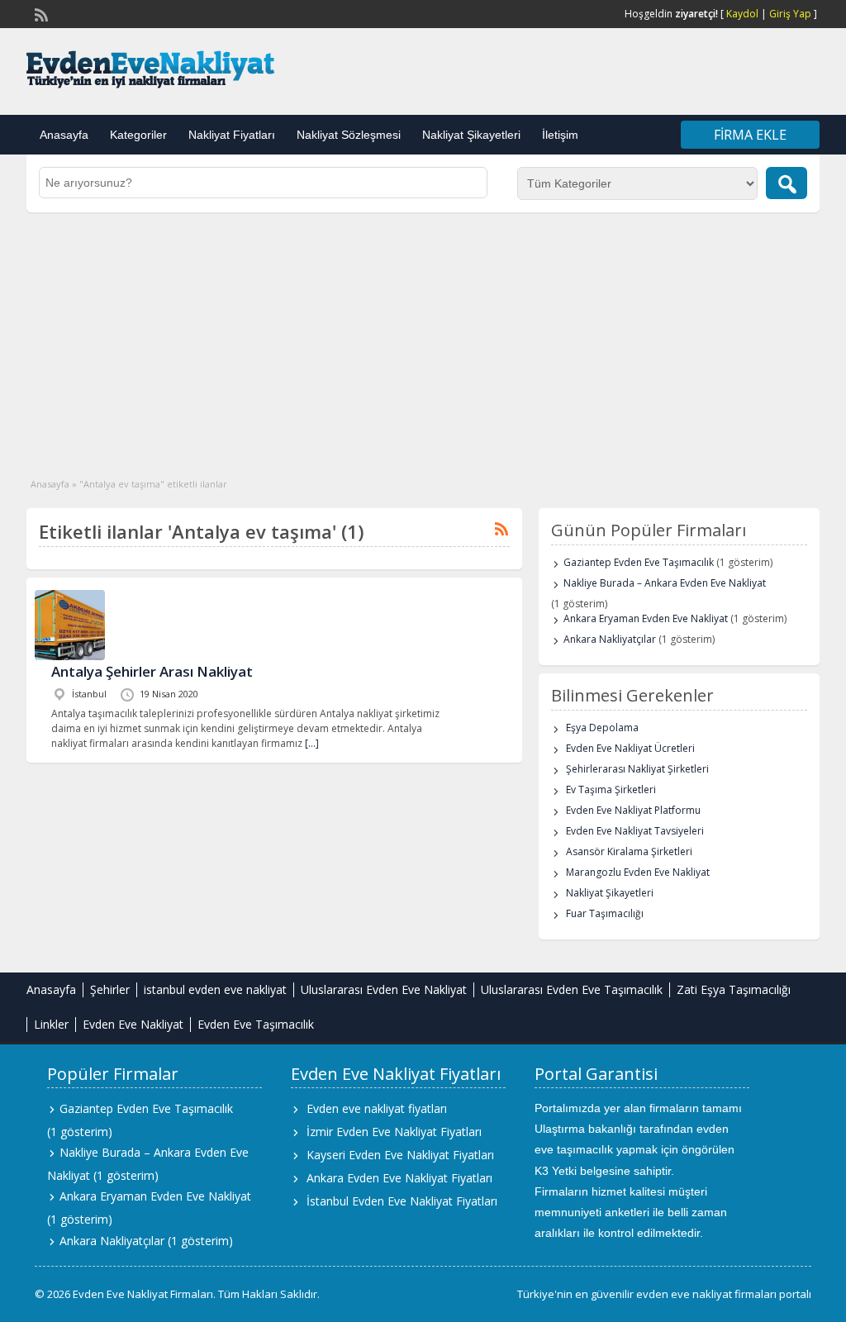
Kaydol (742, 14)
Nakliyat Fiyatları (231, 134)
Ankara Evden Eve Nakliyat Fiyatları (399, 1178)
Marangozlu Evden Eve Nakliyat (638, 872)
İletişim (560, 134)
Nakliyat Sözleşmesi (349, 134)
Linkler (51, 1024)
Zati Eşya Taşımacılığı (734, 989)
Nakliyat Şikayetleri (471, 134)
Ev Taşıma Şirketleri (611, 789)
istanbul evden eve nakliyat (215, 989)
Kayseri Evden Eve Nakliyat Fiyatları (400, 1155)
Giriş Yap (790, 14)
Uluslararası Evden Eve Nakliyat (384, 989)
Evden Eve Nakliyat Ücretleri (630, 748)
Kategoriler (138, 134)
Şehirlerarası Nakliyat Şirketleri (637, 769)
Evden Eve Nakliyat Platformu (633, 810)
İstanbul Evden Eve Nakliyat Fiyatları (402, 1201)
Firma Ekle (750, 135)
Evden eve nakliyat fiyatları (377, 1108)
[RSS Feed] (39, 13)
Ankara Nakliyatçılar (609, 639)
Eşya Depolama (602, 727)
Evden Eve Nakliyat (133, 1024)
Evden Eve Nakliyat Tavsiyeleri (635, 831)
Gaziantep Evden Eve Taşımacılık (638, 562)
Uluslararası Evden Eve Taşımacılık (572, 989)
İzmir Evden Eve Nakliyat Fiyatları (394, 1131)
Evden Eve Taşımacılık (255, 1024)
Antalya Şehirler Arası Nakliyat (152, 671)
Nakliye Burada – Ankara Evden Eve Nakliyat (664, 583)
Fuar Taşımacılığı (605, 913)
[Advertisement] (423, 336)
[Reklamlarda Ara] (786, 183)
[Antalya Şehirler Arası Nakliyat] (70, 656)
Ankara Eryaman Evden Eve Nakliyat (645, 618)
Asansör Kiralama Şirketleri (629, 851)
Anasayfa (64, 134)
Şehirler (110, 989)
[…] (312, 743)
